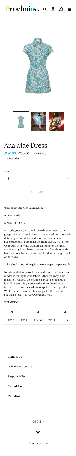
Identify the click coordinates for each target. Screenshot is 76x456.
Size (6, 171)
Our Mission (15, 396)
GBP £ (36, 421)
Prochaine (42, 443)
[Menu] (69, 9)
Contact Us (15, 356)
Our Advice (15, 386)
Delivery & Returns (20, 366)
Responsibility (16, 376)
